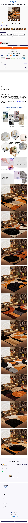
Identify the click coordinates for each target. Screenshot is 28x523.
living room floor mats (20, 101)
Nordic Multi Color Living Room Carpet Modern (14, 477)
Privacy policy (5, 503)
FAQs (4, 498)
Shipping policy (5, 506)
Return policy (5, 507)
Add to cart (14, 521)
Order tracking (5, 497)
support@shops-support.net (7, 491)
